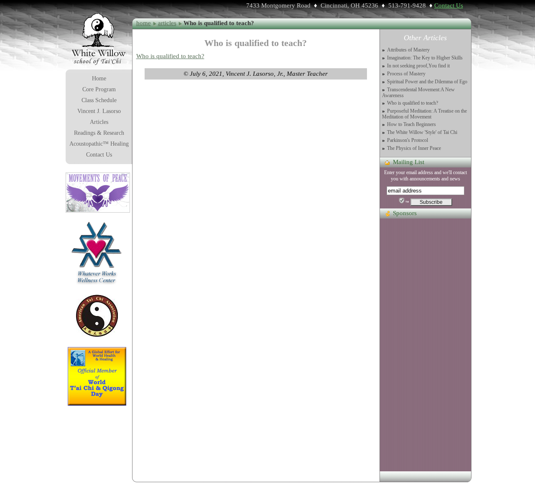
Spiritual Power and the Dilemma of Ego (427, 82)
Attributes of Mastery (408, 50)
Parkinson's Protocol (407, 140)
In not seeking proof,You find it (418, 66)
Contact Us (448, 5)
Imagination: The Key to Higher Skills (425, 58)
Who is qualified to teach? (170, 56)
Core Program (99, 89)
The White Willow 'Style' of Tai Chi (422, 132)
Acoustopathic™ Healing (99, 144)
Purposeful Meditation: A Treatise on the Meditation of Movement (424, 114)
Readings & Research (99, 133)
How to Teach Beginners (411, 124)
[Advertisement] (425, 345)
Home (99, 78)
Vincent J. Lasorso (99, 111)
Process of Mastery (406, 74)
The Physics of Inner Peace (414, 148)
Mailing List (408, 162)
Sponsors (405, 213)
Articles (99, 122)
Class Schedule (99, 100)
